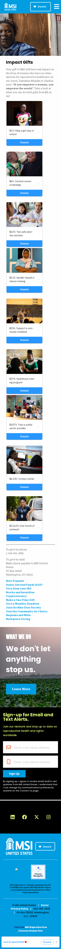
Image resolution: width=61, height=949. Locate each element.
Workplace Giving (18, 619)
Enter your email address (31, 747)
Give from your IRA (18, 588)
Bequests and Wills (18, 615)
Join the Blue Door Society (23, 607)
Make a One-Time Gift (20, 600)
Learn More (21, 689)
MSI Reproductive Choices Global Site (32, 928)
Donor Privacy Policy (30, 907)
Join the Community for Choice (26, 611)
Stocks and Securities (20, 592)
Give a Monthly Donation (22, 603)
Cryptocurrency (16, 596)
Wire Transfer (15, 581)
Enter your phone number (32, 762)
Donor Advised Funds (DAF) (24, 584)
